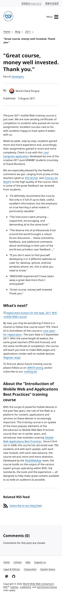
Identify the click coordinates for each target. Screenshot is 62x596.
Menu (49, 16)
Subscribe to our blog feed (26, 506)
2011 (28, 31)
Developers (17, 76)
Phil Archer (31, 178)
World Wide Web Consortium (38, 584)
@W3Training (35, 368)
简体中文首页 (52, 3)
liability (14, 587)
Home (6, 31)
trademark (25, 587)
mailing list (30, 372)
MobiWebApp (33, 461)
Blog (17, 31)
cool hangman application (26, 154)
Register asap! (12, 358)
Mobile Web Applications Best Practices (28, 439)
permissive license (47, 587)
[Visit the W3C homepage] (8, 16)
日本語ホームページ (31, 3)
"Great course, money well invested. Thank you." (29, 40)
